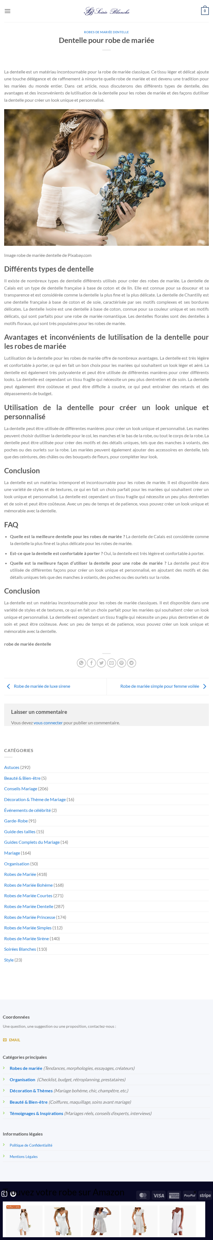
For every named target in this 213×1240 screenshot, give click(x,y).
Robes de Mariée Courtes (28, 895)
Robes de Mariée (20, 874)
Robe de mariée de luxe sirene (41, 686)
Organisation (16, 863)
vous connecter (48, 722)
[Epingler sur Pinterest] (121, 663)
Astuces (11, 767)
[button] (7, 11)
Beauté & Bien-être (22, 778)
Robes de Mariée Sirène (26, 938)
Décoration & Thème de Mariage (35, 799)
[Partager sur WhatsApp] (81, 663)
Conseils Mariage (20, 788)
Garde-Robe (16, 820)
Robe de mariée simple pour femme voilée (160, 686)
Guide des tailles (20, 831)
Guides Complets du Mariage (32, 842)
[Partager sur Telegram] (131, 663)
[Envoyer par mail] (111, 663)
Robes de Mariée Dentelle (106, 32)
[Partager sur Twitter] (101, 663)
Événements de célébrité (27, 810)
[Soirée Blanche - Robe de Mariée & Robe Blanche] (106, 11)
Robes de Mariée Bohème (28, 885)
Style (9, 959)
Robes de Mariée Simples (28, 927)
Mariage (12, 852)
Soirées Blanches (20, 949)
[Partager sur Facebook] (91, 663)
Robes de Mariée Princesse (29, 917)
